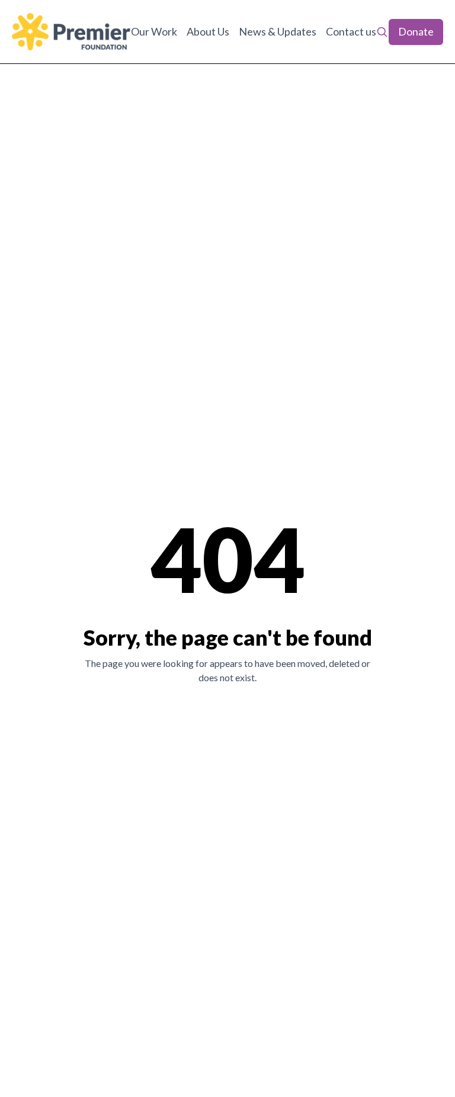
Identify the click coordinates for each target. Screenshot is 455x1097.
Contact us (351, 31)
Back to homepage (228, 718)
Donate (416, 31)
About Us (208, 31)
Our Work (154, 31)
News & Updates (277, 31)
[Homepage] (71, 31)
